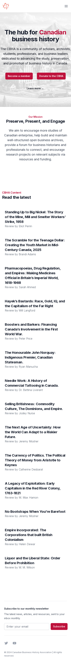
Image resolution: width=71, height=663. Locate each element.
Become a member (19, 76)
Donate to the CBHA (51, 76)
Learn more (35, 88)
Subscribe (59, 626)
